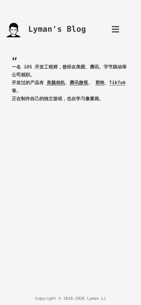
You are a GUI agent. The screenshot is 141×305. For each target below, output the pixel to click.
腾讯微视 (79, 82)
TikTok (117, 82)
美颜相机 (56, 82)
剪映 (100, 82)
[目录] (115, 31)
